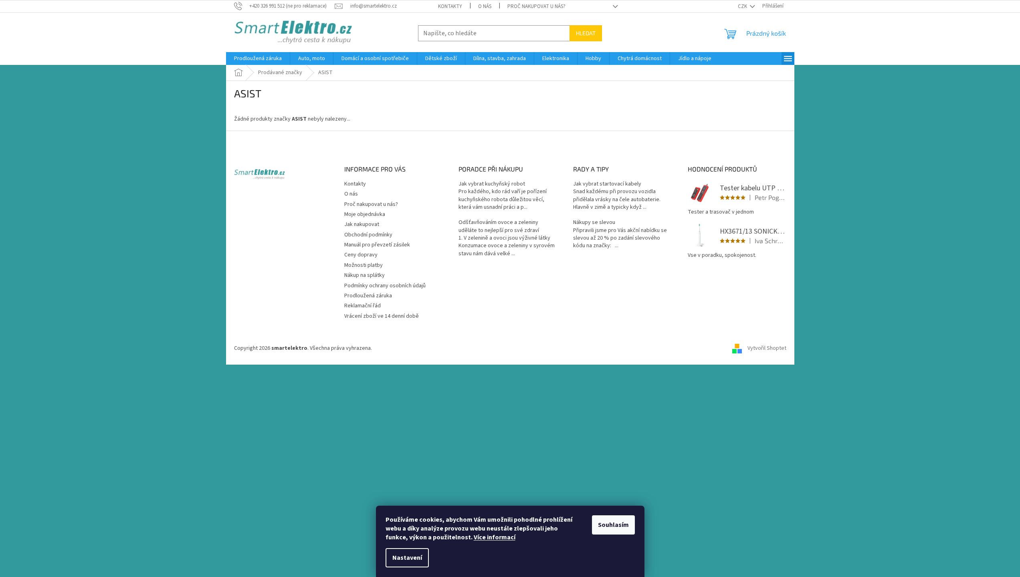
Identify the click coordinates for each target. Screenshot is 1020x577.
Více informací (494, 537)
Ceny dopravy (361, 255)
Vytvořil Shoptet (766, 348)
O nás (484, 6)
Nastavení (407, 557)
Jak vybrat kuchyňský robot (491, 184)
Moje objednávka (364, 214)
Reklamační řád (362, 306)
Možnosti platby (363, 265)
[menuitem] (258, 58)
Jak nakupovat (361, 224)
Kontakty (450, 6)
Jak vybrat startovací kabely (607, 184)
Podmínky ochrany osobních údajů (385, 286)
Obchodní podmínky (368, 235)
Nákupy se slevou (594, 222)
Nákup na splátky (364, 275)
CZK (743, 6)
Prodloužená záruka (368, 296)
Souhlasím (613, 525)
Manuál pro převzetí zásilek (377, 245)
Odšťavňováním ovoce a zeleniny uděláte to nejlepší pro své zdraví (498, 226)
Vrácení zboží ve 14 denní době (381, 316)
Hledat (586, 33)
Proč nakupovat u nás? (536, 6)
